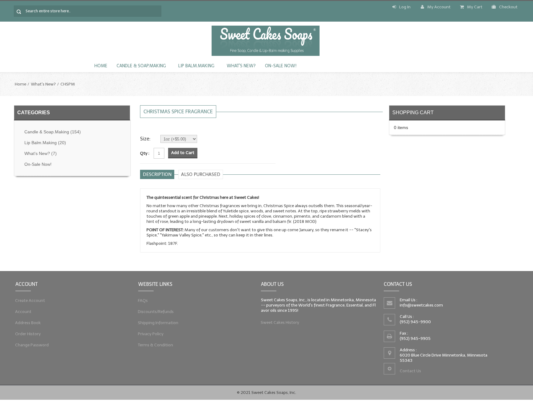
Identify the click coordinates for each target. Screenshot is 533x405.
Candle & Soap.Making (141, 66)
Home (100, 66)
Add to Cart (182, 152)
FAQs (143, 300)
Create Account (30, 300)
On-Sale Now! (280, 66)
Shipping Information (158, 322)
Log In (405, 7)
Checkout (508, 7)
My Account (439, 7)
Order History (28, 333)
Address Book (28, 322)
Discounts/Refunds (156, 311)
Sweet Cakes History (280, 322)
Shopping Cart (413, 112)
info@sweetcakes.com (421, 305)
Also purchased (200, 174)
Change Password (32, 345)
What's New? (241, 66)
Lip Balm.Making (196, 66)
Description (157, 174)
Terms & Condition (155, 345)
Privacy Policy (150, 333)
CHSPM (67, 84)
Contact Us (410, 371)
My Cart (474, 7)
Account (23, 311)
